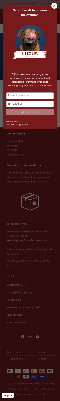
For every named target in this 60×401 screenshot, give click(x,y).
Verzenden (30, 112)
